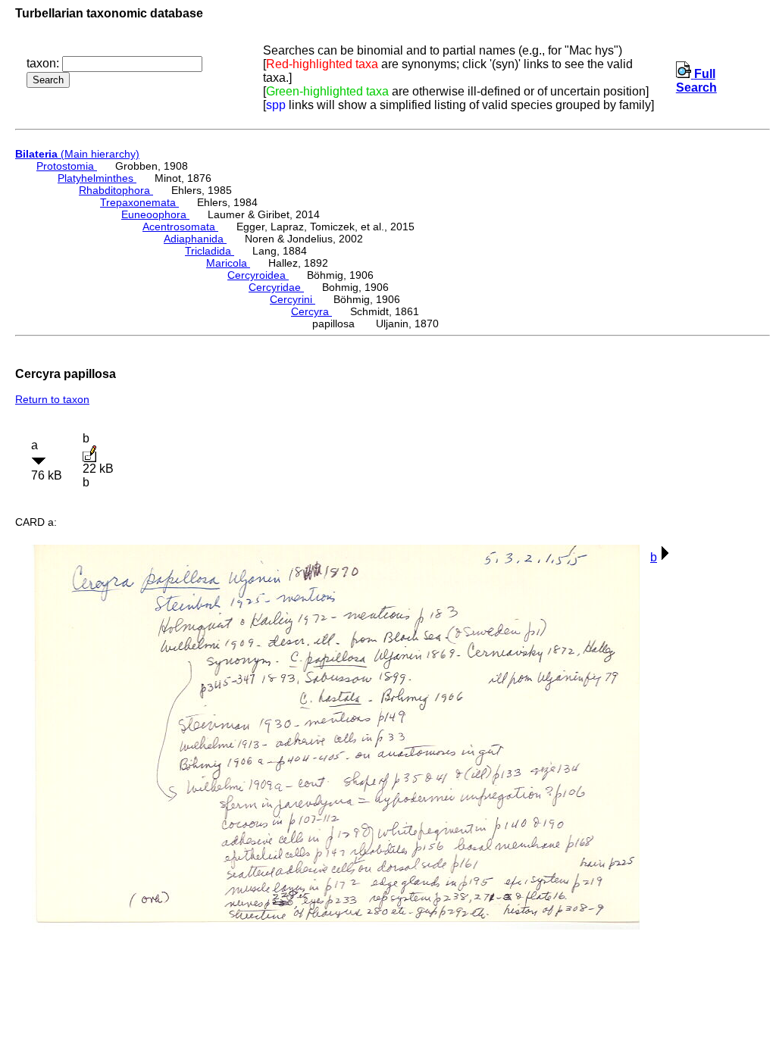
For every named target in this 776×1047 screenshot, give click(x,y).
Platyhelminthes (97, 178)
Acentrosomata (180, 226)
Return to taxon (52, 399)
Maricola (228, 263)
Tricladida (209, 251)
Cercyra (311, 311)
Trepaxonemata (139, 202)
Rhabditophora (116, 190)
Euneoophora (155, 214)
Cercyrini (292, 299)
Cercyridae (276, 287)
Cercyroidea (258, 275)
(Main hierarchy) (77, 154)
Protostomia (66, 166)
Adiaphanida (195, 239)
